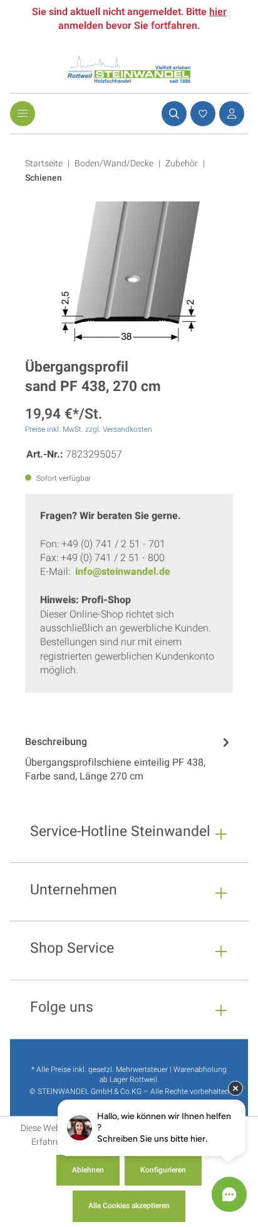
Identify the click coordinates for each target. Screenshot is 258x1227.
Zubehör (181, 163)
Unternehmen (73, 891)
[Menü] (22, 113)
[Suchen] (172, 113)
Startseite (44, 163)
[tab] (129, 761)
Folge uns (61, 1009)
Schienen (43, 178)
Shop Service (72, 950)
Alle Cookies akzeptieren (129, 1205)
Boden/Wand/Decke (114, 163)
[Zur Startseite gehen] (129, 69)
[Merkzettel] (201, 113)
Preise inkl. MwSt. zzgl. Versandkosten (88, 429)
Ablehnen (88, 1170)
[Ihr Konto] (229, 113)
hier (218, 11)
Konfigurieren (163, 1170)
